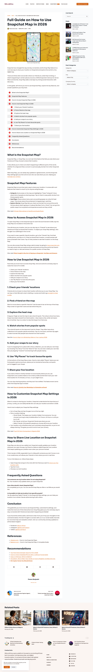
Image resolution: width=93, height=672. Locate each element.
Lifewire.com (14, 540)
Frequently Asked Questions (20, 136)
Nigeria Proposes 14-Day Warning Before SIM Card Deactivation (78, 57)
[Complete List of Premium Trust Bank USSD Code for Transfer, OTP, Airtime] (68, 26)
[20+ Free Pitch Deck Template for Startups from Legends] (71, 643)
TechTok (32, 4)
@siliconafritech (20, 529)
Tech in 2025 (64, 4)
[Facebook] (13, 567)
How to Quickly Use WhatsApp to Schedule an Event (30, 387)
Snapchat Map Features (19, 96)
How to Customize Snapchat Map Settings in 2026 (27, 129)
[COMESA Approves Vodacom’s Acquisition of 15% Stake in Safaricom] (68, 49)
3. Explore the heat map (21, 113)
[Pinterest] (40, 567)
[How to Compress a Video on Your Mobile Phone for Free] (50, 643)
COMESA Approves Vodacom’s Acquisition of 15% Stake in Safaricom (80, 49)
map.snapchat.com (53, 245)
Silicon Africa (21, 525)
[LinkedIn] (53, 567)
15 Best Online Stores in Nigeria (14, 627)
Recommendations (18, 147)
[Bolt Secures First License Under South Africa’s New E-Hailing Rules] (68, 41)
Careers (48, 665)
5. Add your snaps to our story (23, 119)
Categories (68, 68)
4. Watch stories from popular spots (25, 116)
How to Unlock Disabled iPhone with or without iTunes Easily (29, 555)
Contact (48, 662)
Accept (6, 667)
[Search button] (87, 16)
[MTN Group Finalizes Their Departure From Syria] (68, 34)
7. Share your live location (22, 125)
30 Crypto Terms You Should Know (21, 561)
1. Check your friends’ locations (23, 107)
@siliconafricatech (23, 527)
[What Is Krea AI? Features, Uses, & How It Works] (75, 617)
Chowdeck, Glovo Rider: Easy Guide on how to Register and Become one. (32, 559)
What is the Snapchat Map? (20, 92)
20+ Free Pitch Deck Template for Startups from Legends (81, 643)
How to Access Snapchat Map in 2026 (24, 100)
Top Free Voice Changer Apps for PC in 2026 (24, 552)
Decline (13, 667)
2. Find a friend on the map (22, 110)
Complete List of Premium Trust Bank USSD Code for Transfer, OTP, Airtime (80, 25)
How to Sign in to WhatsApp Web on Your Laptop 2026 (30, 337)
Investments (54, 4)
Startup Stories (40, 4)
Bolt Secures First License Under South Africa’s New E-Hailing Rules (79, 41)
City (67, 74)
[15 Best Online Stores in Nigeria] (18, 617)
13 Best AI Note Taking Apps (37, 643)
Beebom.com (14, 542)
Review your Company (82, 4)
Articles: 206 (33, 582)
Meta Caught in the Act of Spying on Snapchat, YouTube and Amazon (35, 253)
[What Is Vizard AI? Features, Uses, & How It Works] (46, 617)
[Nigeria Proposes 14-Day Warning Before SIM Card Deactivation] (68, 58)
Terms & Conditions (51, 659)
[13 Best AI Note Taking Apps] (28, 643)
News (47, 4)
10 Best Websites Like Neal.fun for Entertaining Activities (16, 643)
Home (27, 4)
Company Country (70, 81)
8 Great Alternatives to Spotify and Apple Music (29, 211)
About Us (48, 657)
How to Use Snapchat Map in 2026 (22, 104)
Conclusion (15, 140)
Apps (29, 28)
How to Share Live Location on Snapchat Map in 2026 (28, 132)
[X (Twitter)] (27, 567)
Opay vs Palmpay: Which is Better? (21, 557)
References (15, 144)
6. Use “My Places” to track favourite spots (27, 122)
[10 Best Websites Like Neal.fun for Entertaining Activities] (7, 643)
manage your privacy (13, 176)
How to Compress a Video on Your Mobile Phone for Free (59, 643)
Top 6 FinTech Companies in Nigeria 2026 (27, 431)
